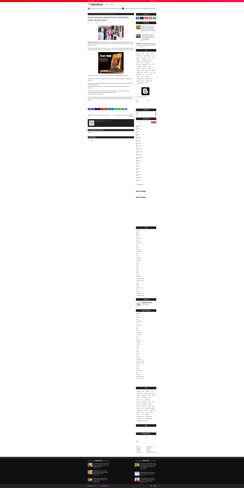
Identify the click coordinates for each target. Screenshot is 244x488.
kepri (149, 64)
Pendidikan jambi (140, 72)
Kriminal (138, 68)
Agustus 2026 (138, 125)
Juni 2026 (138, 131)
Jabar (137, 244)
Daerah (153, 55)
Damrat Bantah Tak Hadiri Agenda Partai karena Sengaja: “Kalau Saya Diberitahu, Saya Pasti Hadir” (147, 480)
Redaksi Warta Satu (92, 22)
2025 (146, 114)
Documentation (139, 452)
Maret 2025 (138, 174)
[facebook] (151, 1)
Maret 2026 (138, 140)
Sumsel (138, 76)
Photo (150, 72)
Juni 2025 (138, 165)
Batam (143, 53)
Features (137, 446)
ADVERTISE (138, 53)
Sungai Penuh (147, 76)
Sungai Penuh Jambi (140, 78)
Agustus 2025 (138, 160)
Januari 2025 (138, 180)
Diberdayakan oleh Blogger (141, 96)
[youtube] (150, 18)
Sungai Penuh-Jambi (140, 278)
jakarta (138, 62)
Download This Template (151, 452)
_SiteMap (148, 449)
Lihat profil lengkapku (145, 304)
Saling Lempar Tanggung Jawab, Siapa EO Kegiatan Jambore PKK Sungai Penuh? (100, 480)
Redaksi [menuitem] (111, 4)
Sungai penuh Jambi (148, 78)
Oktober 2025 (138, 154)
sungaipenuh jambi (140, 293)
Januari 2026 (138, 145)
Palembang (147, 70)
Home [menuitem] (107, 4)
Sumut (142, 76)
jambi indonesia (147, 62)
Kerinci (153, 64)
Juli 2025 (137, 163)
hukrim (137, 284)
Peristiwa (146, 72)
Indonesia (138, 397)
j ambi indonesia (145, 397)
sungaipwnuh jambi (140, 83)
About (147, 100)
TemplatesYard (98, 485)
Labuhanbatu (143, 68)
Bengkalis (147, 53)
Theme (108, 485)
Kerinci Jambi (139, 66)
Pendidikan (153, 70)
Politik (154, 72)
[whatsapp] (154, 18)
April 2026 (138, 137)
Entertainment (139, 242)
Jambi (142, 62)
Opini (143, 70)
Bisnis (152, 53)
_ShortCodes (138, 449)
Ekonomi (138, 395)
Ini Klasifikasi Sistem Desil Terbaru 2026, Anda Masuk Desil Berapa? (148, 44)
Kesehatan (145, 66)
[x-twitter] (154, 1)
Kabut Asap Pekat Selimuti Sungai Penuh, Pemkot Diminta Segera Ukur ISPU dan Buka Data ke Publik (139, 8)
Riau (143, 74)
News (154, 68)
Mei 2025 (138, 168)
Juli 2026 (137, 128)
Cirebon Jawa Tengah (147, 55)
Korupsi (149, 66)
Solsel (147, 74)
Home (89, 1)
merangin (149, 68)
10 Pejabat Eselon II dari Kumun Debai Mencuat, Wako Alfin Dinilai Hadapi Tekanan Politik (100, 472)
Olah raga (138, 70)
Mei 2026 (138, 134)
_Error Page (138, 450)
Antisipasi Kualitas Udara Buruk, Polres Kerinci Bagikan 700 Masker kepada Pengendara (105, 8)
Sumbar (151, 74)
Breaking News (139, 55)
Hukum (153, 395)
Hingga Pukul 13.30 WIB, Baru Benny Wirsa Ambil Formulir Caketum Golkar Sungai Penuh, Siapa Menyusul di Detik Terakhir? (148, 28)
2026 (146, 112)
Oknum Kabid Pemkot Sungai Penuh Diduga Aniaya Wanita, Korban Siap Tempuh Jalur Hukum (101, 465)
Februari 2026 (138, 143)
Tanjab (146, 83)
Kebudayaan (144, 64)
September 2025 (139, 157)
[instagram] (155, 1)
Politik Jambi (139, 74)
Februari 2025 (138, 177)
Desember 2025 (139, 148)
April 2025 (138, 171)
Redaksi (92, 1)
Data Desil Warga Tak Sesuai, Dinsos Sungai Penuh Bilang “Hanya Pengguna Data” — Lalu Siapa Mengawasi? (148, 37)
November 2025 (139, 151)
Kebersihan (139, 64)
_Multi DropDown (149, 446)
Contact (137, 101)
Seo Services (148, 450)
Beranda (90, 14)
